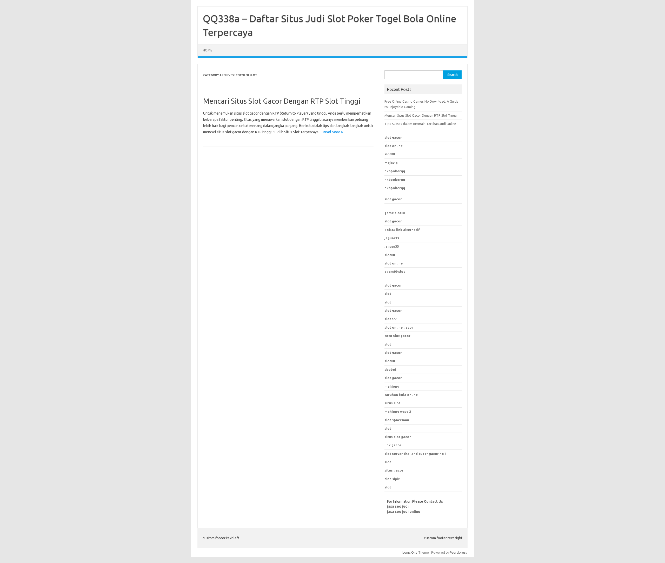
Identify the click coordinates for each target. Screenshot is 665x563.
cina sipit (392, 479)
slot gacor (393, 137)
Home (207, 50)
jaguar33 (391, 238)
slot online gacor (398, 327)
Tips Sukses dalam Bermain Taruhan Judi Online (420, 123)
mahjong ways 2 (397, 411)
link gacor (392, 445)
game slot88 (394, 213)
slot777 (390, 319)
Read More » (333, 132)
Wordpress (458, 552)
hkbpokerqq (394, 171)
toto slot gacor (397, 335)
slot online (393, 146)
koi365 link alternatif (402, 229)
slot (387, 293)
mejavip (391, 162)
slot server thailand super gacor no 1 (415, 453)
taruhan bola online (401, 394)
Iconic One (409, 552)
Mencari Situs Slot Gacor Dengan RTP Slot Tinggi (281, 101)
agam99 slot (394, 271)
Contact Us (433, 501)
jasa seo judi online (403, 511)
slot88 (389, 154)
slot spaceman (396, 420)
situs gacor (393, 470)
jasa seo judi (398, 506)
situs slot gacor (397, 437)
